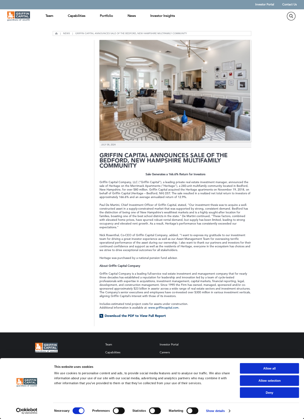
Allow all (269, 368)
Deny (269, 392)
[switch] (119, 410)
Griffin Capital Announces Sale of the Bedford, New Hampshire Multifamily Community (131, 33)
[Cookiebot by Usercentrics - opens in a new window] (27, 411)
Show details (215, 411)
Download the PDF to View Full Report (135, 316)
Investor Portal (264, 4)
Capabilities (76, 15)
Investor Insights (162, 15)
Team (49, 15)
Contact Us (289, 4)
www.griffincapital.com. (163, 307)
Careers (165, 352)
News (132, 15)
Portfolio (106, 15)
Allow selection (270, 380)
